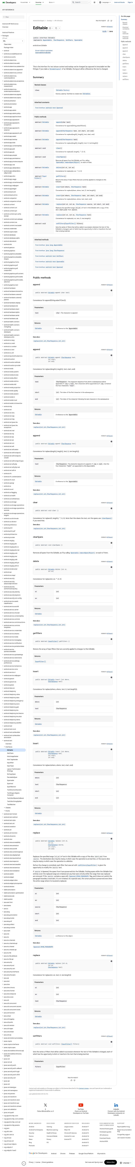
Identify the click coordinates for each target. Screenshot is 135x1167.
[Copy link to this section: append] (42, 285)
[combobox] (81, 2)
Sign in (130, 2)
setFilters (60, 223)
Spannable (78, 40)
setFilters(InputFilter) (87, 865)
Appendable (47, 40)
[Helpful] (108, 20)
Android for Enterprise (36, 1130)
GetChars (69, 40)
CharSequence (58, 40)
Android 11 (85, 1145)
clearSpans (60, 157)
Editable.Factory (62, 90)
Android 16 (85, 1130)
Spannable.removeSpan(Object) (68, 162)
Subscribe (111, 1162)
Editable (45, 122)
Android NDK (104, 1141)
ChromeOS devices (70, 1133)
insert (58, 187)
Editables (86, 94)
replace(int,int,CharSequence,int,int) (49, 341)
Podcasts (32, 1145)
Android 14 (85, 1136)
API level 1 (110, 26)
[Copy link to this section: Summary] (46, 77)
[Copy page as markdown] (56, 28)
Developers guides (105, 1132)
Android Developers (38, 20)
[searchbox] (13, 17)
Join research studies (123, 1138)
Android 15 (85, 1133)
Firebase (72, 1153)
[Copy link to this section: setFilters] (44, 1036)
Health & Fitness (51, 1133)
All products (101, 1153)
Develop (38, 2)
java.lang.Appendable (54, 245)
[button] (13, 35)
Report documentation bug (124, 1130)
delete (58, 167)
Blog (30, 1142)
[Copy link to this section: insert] (40, 671)
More (51, 2)
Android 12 (85, 1142)
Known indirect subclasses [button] (43, 51)
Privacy (49, 1139)
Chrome (62, 1153)
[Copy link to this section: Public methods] (53, 278)
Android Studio (119, 2)
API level (4, 38)
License (37, 1162)
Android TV (67, 1139)
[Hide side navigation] (24, 1163)
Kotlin (104, 31)
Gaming (49, 1127)
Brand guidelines (47, 1162)
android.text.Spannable (55, 262)
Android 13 (85, 1139)
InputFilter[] (40, 177)
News (30, 1139)
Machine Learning (52, 1130)
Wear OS (67, 1130)
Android (31, 1127)
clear (58, 148)
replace (59, 204)
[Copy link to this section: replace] (42, 833)
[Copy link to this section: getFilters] (44, 633)
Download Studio (105, 1138)
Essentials (24, 2)
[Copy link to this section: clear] (40, 502)
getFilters (60, 176)
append (58, 122)
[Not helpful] (111, 20)
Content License (84, 1088)
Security (31, 1133)
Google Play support (123, 1134)
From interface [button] (49, 108)
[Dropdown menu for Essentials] (30, 2)
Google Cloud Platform (86, 1153)
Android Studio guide (106, 1129)
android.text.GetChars (54, 256)
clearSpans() (107, 518)
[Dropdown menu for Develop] (44, 2)
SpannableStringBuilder (43, 52)
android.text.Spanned (54, 108)
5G (48, 1142)
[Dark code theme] (111, 290)
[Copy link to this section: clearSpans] (45, 537)
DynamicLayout (55, 69)
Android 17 (85, 1127)
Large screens (68, 1127)
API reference (8, 10)
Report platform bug (123, 1127)
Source (31, 1136)
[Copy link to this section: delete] (41, 561)
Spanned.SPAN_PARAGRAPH (79, 876)
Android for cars (69, 1136)
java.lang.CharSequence (55, 250)
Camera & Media (52, 1136)
